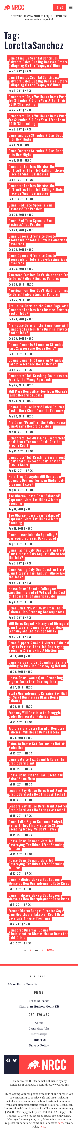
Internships (39, 1034)
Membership (39, 976)
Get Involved (39, 1014)
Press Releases (39, 1001)
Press (39, 992)
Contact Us (39, 1040)
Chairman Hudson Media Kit (39, 1006)
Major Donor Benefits (23, 984)
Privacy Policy (39, 1045)
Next (50, 949)
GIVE (59, 7)
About (39, 1023)
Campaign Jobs (39, 1028)
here (60, 1123)
